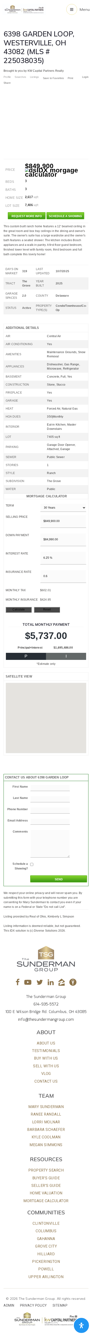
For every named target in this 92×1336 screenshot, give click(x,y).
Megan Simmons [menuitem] (46, 1145)
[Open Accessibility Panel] (81, 1325)
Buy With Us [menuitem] (46, 1058)
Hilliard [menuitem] (46, 1254)
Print (70, 78)
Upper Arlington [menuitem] (46, 1277)
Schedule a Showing (65, 216)
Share (7, 82)
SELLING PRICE (17, 516)
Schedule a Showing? (20, 866)
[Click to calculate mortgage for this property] (56, 172)
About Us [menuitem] (46, 1043)
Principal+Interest (30, 647)
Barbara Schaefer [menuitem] (46, 1129)
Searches (20, 77)
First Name (20, 786)
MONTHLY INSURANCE (22, 599)
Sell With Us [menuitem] (46, 1066)
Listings (34, 77)
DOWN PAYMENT (17, 535)
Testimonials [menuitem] (46, 1051)
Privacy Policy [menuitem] (33, 1305)
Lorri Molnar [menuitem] (46, 1122)
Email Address (18, 820)
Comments (20, 831)
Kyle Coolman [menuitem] (46, 1137)
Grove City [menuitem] (46, 1246)
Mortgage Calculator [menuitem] (46, 1201)
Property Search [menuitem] (46, 1170)
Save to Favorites (53, 78)
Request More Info (27, 216)
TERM (10, 505)
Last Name (20, 798)
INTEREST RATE (17, 553)
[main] (46, 466)
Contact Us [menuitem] (46, 1081)
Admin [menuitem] (9, 1305)
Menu (84, 9)
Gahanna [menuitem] (46, 1238)
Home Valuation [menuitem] (46, 1193)
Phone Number (17, 809)
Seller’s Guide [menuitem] (46, 1185)
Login (85, 77)
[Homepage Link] (24, 9)
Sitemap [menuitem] (60, 1305)
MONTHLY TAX (16, 590)
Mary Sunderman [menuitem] (46, 1107)
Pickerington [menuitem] (46, 1261)
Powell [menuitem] (46, 1269)
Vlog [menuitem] (46, 1073)
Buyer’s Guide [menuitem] (46, 1178)
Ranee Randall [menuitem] (46, 1114)
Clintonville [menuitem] (46, 1223)
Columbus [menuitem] (46, 1231)
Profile (7, 77)
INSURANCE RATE (18, 572)
